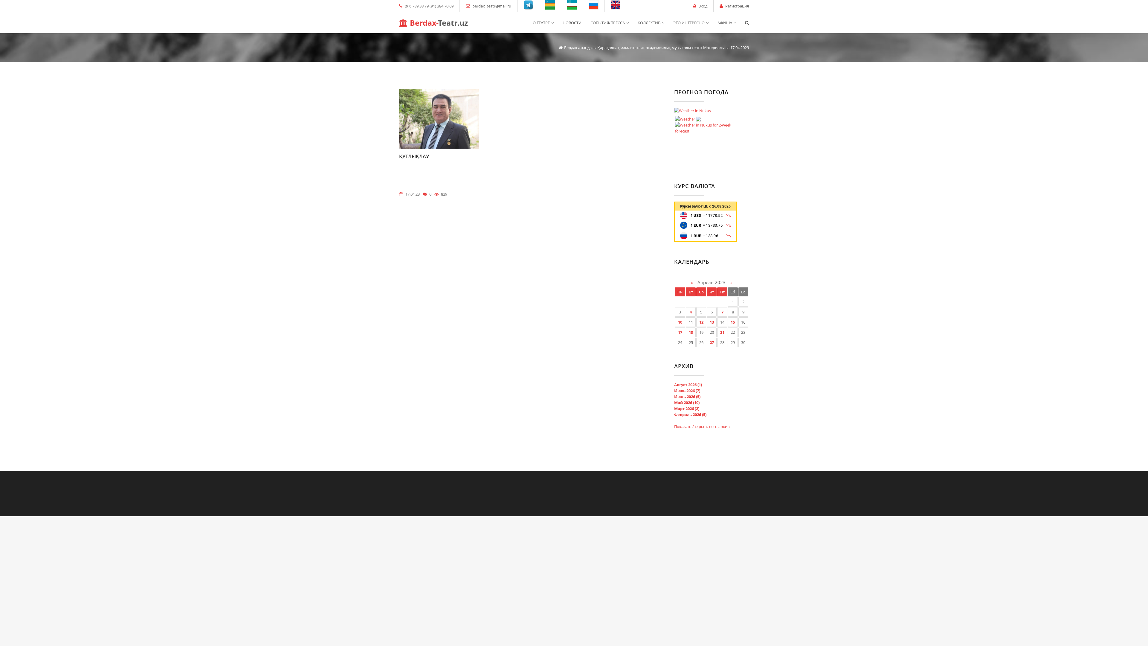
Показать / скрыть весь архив (701, 426)
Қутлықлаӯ (414, 156)
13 (712, 322)
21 (722, 332)
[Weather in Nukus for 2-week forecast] (708, 126)
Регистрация (737, 6)
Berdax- (438, 23)
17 (680, 332)
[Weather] (688, 117)
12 (701, 322)
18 (691, 332)
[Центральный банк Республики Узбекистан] (705, 240)
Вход (702, 6)
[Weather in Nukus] (692, 110)
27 (712, 342)
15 (733, 322)
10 (680, 322)
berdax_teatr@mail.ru (491, 6)
